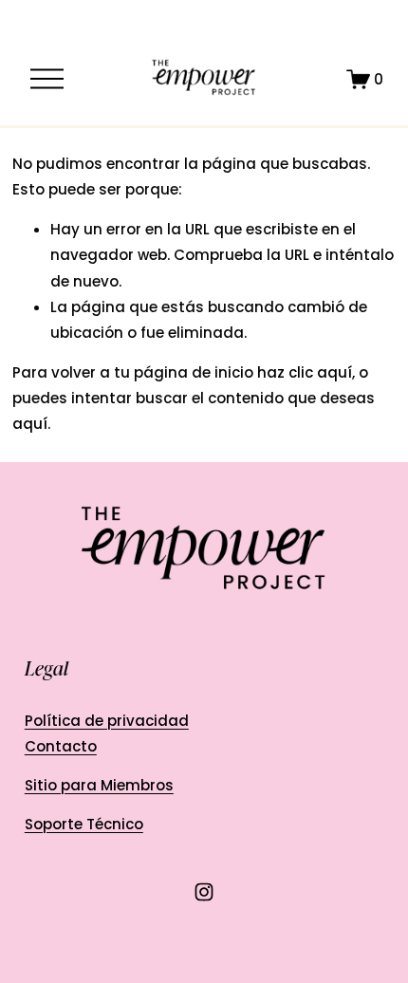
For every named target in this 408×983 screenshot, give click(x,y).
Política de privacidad (107, 721)
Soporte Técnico (84, 824)
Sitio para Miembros (99, 785)
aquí (29, 424)
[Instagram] (204, 891)
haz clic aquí (304, 372)
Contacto (61, 746)
